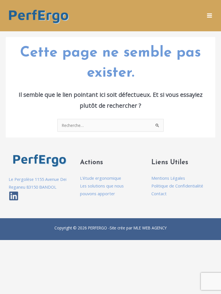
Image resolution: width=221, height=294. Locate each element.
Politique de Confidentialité (177, 186)
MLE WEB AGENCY (150, 228)
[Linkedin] (14, 196)
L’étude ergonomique (100, 178)
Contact (159, 193)
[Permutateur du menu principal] (210, 16)
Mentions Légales (168, 178)
